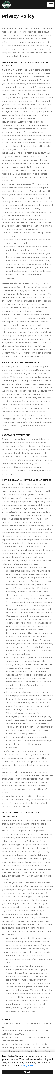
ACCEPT (28, 1071)
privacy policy (26, 1065)
